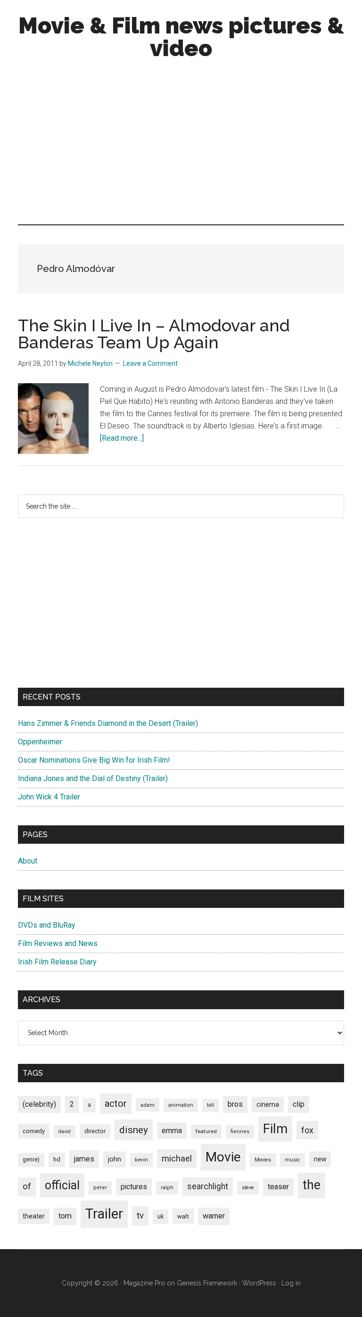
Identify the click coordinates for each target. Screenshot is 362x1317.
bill (210, 1105)
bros (235, 1104)
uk (160, 1216)
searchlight (207, 1186)
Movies (263, 1160)
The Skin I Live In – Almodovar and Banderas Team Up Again (154, 333)
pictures (134, 1186)
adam (147, 1105)
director (95, 1131)
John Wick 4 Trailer (49, 796)
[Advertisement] (181, 144)
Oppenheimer (40, 741)
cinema (267, 1105)
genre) (31, 1159)
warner (214, 1215)
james (84, 1158)
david (64, 1131)
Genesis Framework (207, 1283)
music (292, 1160)
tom (65, 1215)
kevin (141, 1159)
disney (133, 1130)
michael (177, 1158)
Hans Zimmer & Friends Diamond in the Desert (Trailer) (108, 723)
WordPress (259, 1283)
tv (140, 1215)
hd (56, 1159)
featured (206, 1131)
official (62, 1185)
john (114, 1159)
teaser (278, 1186)
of (27, 1186)
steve (248, 1188)
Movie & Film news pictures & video (181, 36)
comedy (34, 1131)
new (320, 1159)
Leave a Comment (150, 363)
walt (183, 1216)
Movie (223, 1157)
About (27, 860)
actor (116, 1103)
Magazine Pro (144, 1283)
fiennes (239, 1131)
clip (298, 1104)
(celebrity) (39, 1104)
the (312, 1185)
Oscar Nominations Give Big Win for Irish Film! (94, 760)
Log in (291, 1283)
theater (34, 1216)
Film (275, 1128)
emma (172, 1130)
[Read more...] (122, 438)
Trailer (104, 1214)
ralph (167, 1188)
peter (100, 1188)
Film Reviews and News (58, 943)
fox (307, 1130)
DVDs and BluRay (46, 925)
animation (180, 1105)
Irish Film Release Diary (57, 961)
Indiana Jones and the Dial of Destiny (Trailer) (93, 778)
